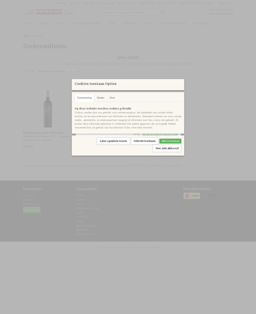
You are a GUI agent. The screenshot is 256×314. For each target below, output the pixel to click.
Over (112, 97)
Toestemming (84, 97)
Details (100, 97)
